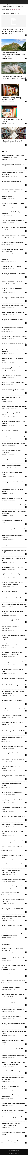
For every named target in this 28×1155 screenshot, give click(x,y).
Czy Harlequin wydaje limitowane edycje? (13, 235)
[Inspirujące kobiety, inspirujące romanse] (14, 112)
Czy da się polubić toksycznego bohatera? (13, 343)
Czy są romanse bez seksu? (9, 591)
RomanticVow (4, 144)
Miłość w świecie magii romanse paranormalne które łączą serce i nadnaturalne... (12, 31)
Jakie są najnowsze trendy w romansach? (13, 443)
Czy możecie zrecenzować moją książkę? (13, 1103)
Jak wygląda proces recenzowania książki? (13, 406)
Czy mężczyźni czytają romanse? (10, 987)
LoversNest (3, 185)
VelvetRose (3, 476)
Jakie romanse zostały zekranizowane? (12, 242)
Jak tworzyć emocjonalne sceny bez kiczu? (14, 1009)
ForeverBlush (4, 58)
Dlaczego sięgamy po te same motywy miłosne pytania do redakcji (13, 77)
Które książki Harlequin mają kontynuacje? (13, 685)
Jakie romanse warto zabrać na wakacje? (13, 305)
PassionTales (4, 268)
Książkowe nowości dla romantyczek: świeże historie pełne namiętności (13, 54)
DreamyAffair (4, 639)
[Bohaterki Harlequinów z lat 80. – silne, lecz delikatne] (14, 133)
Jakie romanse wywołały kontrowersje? (12, 498)
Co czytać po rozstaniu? (8, 196)
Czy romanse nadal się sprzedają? (11, 266)
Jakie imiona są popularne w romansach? (13, 437)
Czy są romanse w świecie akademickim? (13, 220)
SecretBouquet (4, 553)
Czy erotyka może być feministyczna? (12, 189)
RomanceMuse (4, 370)
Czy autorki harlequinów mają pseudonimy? (13, 1110)
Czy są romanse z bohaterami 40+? (11, 430)
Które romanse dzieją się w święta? (11, 1117)
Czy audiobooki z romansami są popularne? (13, 974)
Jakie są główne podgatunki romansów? (13, 980)
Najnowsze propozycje (14, 1150)
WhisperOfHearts (5, 176)
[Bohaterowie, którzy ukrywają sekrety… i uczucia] (14, 90)
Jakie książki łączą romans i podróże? (12, 864)
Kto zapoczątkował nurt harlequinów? (12, 753)
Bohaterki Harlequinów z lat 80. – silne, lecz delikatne (12, 142)
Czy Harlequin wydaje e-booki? (10, 892)
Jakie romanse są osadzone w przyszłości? (13, 529)
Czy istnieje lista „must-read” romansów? (13, 1141)
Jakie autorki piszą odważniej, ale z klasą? (13, 879)
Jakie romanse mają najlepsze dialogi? (12, 840)
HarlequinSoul (4, 101)
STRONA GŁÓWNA (15, 9)
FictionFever (4, 123)
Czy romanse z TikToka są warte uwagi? (12, 746)
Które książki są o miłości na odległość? (13, 731)
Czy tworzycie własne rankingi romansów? (13, 459)
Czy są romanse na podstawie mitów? (12, 715)
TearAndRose (4, 80)
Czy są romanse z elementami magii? (12, 824)
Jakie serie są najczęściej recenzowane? (13, 759)
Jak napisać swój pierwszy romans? (11, 886)
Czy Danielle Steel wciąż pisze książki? (12, 678)
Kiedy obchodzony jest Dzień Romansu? (12, 620)
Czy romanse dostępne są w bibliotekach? (13, 1055)
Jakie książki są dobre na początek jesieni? (13, 1071)
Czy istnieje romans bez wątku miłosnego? (13, 505)
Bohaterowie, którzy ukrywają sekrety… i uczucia (11, 99)
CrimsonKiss (3, 35)
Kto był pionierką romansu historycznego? (13, 604)
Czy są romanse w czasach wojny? (11, 375)
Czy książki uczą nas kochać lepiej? (11, 792)
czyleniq (3, 215)
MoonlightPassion (5, 467)
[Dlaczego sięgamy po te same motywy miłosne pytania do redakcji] (14, 68)
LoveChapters (4, 292)
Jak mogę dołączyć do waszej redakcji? (12, 281)
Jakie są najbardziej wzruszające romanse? (13, 336)
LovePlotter (3, 222)
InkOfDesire (3, 362)
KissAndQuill (3, 353)
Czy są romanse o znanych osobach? (12, 1016)
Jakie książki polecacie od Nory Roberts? (13, 598)
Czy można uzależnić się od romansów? (12, 1003)
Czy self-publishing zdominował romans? (13, 709)
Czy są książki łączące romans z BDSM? (12, 382)
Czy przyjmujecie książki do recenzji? (12, 567)
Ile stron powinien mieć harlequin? (11, 465)
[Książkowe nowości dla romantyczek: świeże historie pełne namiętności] (14, 45)
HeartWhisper (4, 167)
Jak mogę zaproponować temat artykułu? (13, 1049)
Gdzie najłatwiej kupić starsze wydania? (12, 312)
